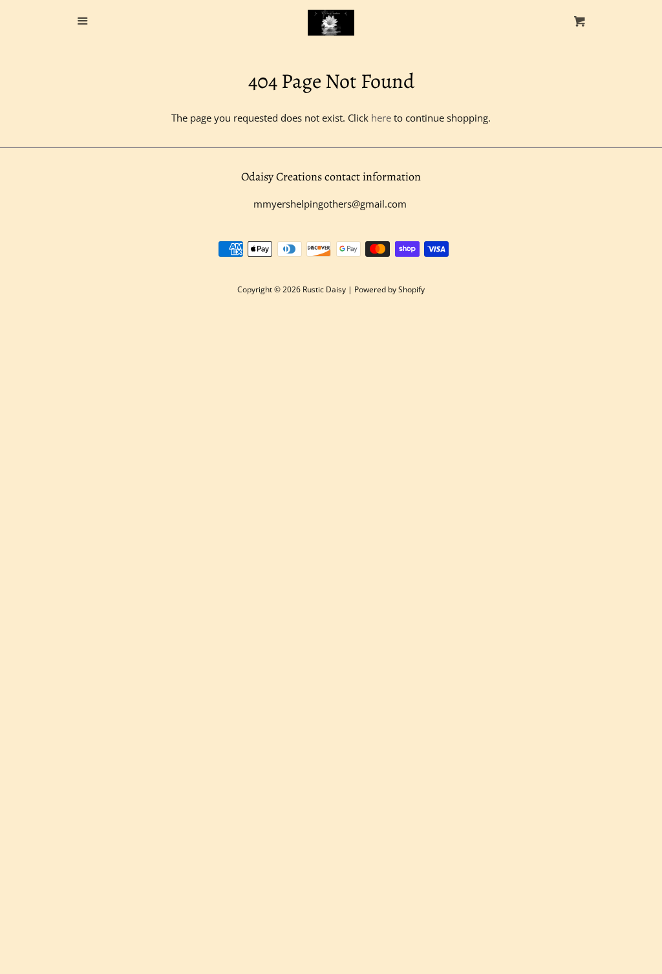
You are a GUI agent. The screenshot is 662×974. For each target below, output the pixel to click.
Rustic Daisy (324, 289)
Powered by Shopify (389, 289)
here (381, 117)
